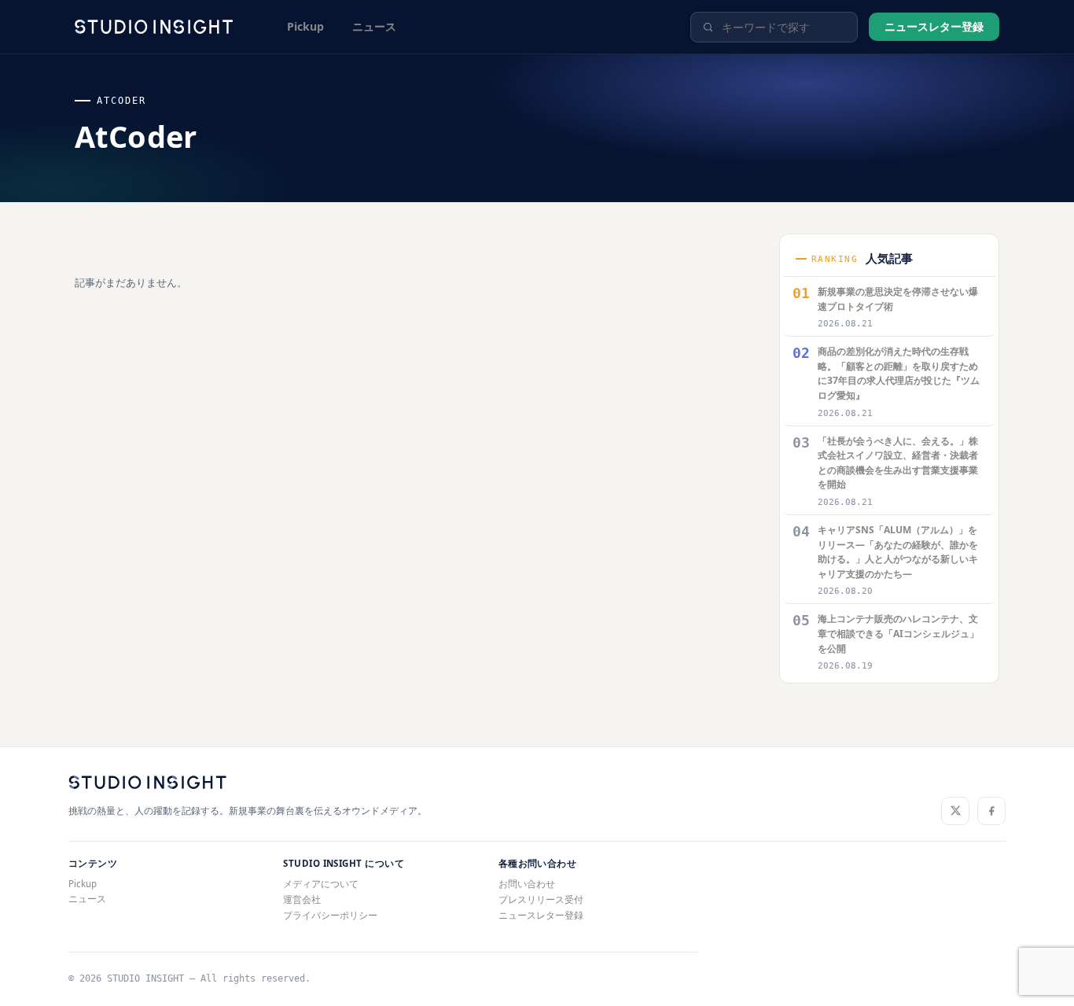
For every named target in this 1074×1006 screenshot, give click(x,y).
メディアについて (321, 884)
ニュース (374, 26)
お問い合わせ (526, 884)
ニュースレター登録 (934, 26)
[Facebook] (991, 811)
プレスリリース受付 (540, 899)
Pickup (305, 26)
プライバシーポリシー (330, 915)
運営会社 (302, 899)
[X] (955, 811)
